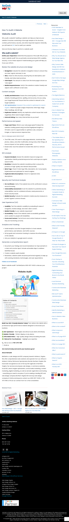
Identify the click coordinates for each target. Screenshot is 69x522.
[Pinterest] (62, 375)
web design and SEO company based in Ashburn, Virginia (27, 356)
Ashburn (4, 361)
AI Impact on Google (58, 232)
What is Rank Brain (58, 222)
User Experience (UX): (11, 315)
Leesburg (10, 516)
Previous (39, 24)
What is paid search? (58, 354)
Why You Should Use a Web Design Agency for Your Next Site (59, 58)
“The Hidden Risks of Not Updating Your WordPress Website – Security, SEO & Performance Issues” (58, 142)
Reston (14, 516)
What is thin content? (58, 326)
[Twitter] (59, 375)
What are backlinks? (58, 340)
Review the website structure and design (16, 306)
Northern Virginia (38, 361)
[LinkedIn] (65, 375)
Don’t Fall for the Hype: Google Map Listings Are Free (59, 80)
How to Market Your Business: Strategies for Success (58, 112)
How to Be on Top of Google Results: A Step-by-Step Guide (58, 238)
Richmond (16, 361)
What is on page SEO (58, 344)
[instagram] (7, 449)
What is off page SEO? (59, 336)
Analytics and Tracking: (12, 317)
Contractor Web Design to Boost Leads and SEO (59, 203)
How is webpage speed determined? (16, 311)
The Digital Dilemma (58, 95)
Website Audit (7, 302)
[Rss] (56, 375)
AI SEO (54, 176)
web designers (48, 512)
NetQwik (53, 520)
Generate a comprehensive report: (15, 319)
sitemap (57, 520)
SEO (13, 45)
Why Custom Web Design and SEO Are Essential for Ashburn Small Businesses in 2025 (58, 69)
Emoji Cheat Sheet (58, 306)
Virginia (22, 515)
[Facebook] (52, 375)
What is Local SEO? (58, 322)
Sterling (23, 516)
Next (45, 24)
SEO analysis (9, 312)
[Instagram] (52, 378)
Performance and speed (12, 309)
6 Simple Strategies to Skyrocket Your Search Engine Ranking (59, 247)
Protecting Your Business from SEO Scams (58, 89)
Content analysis (10, 307)
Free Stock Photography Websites (56, 153)
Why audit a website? (11, 304)
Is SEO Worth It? (57, 179)
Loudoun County (29, 516)
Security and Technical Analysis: (14, 314)
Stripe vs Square (57, 166)
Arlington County (45, 516)
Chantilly (19, 516)
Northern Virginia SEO (22, 376)
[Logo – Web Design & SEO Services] (6, 5)
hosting (44, 371)
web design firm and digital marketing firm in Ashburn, (26, 512)
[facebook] (3, 449)
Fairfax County (36, 516)
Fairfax (10, 361)
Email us (6, 345)
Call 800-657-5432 (35, 1)
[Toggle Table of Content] (24, 300)
